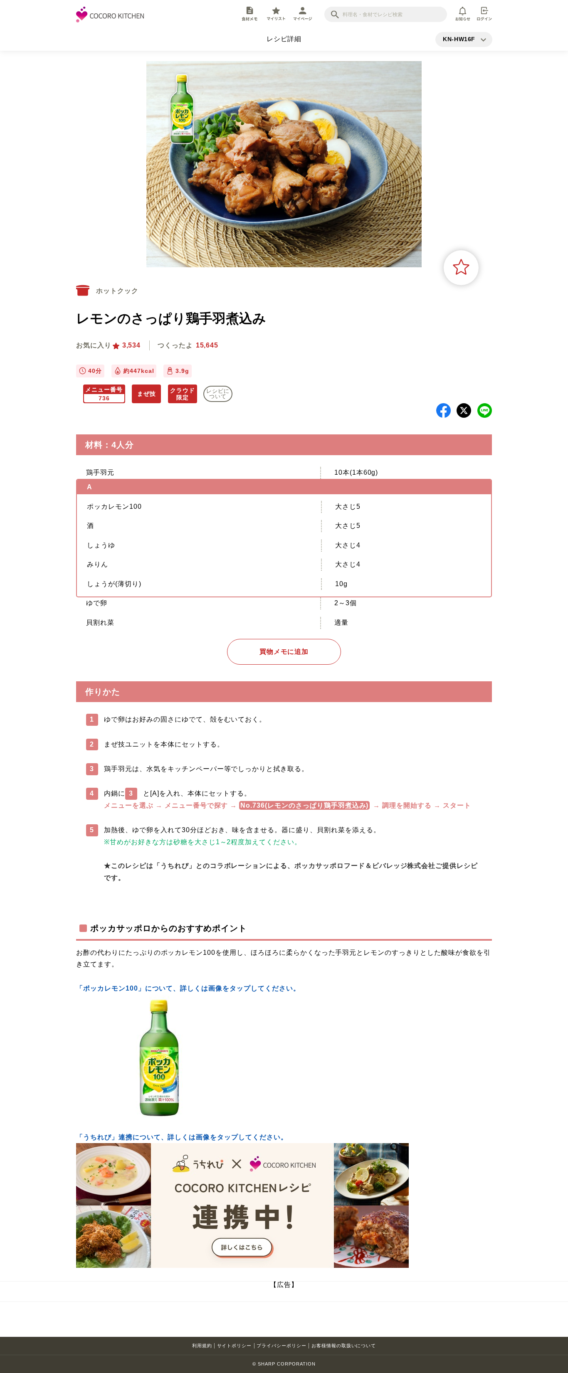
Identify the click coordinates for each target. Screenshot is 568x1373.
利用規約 (202, 1345)
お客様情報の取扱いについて (343, 1345)
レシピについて (218, 393)
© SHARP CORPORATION (283, 1363)
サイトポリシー (234, 1345)
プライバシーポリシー (281, 1345)
